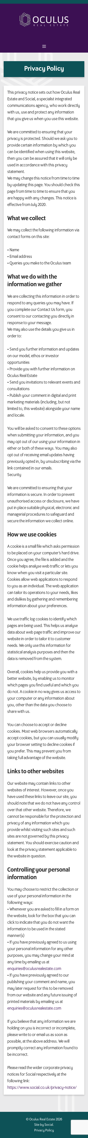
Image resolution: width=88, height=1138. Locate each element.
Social (48, 1125)
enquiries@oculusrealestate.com (34, 969)
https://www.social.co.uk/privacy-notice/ (42, 1087)
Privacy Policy (44, 1130)
